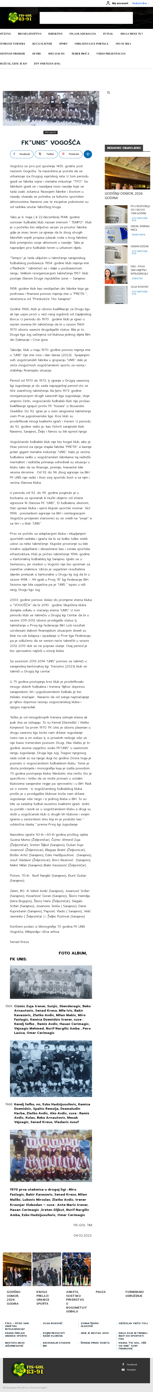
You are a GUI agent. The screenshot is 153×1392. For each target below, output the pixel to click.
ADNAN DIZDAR (140, 246)
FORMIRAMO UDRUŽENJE (135, 1294)
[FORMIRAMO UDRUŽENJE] (136, 1269)
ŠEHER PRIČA (138, 234)
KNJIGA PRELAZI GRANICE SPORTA (42, 1298)
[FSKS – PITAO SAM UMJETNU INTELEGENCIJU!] (116, 275)
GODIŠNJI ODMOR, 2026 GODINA (124, 195)
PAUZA (101, 1292)
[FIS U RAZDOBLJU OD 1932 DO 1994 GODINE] (116, 214)
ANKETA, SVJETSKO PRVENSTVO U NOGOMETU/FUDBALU (76, 1302)
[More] (88, 154)
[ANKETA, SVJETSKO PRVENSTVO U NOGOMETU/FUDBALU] (76, 1269)
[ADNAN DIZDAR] (116, 254)
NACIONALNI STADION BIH (56, 1344)
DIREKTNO (137, 278)
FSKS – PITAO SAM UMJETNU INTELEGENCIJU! (139, 270)
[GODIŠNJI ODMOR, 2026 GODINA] (127, 173)
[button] (108, 92)
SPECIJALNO (50, 132)
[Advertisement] (86, 18)
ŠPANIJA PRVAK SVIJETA (95, 1343)
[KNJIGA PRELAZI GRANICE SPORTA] (46, 1269)
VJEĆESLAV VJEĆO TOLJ (133, 1323)
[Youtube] (123, 1369)
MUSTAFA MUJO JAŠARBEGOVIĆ (15, 1344)
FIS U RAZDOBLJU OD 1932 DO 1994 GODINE (140, 209)
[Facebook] (123, 1364)
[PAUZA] (106, 1269)
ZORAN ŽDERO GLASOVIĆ (90, 1325)
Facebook (132, 1364)
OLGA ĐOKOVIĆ (140, 286)
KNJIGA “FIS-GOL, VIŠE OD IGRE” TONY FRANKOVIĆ (132, 1345)
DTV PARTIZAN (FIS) (139, 219)
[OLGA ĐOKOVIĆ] (116, 295)
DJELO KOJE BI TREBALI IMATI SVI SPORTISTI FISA (133, 1336)
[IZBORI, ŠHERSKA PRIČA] (116, 234)
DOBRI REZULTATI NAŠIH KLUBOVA (54, 1334)
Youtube (131, 1369)
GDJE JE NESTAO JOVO (95, 1333)
